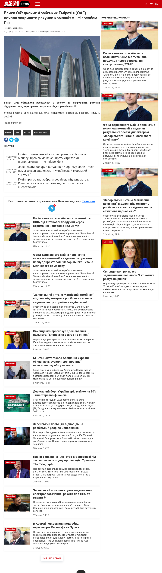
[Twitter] (11, 140)
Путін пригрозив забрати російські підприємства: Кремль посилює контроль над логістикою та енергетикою (53, 183)
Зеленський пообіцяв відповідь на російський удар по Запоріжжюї (58, 425)
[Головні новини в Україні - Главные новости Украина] (17, 3)
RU (156, 4)
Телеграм (88, 201)
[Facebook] (6, 140)
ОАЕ (18, 132)
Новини (7, 28)
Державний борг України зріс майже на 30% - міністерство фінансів (64, 393)
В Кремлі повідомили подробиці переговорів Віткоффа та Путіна (56, 525)
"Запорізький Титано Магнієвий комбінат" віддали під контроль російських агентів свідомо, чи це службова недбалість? (63, 298)
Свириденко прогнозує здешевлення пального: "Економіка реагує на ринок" (61, 333)
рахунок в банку (41, 132)
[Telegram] (16, 140)
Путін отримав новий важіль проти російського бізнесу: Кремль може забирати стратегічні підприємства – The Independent (52, 158)
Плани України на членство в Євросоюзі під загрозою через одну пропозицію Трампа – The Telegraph (64, 460)
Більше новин (52, 558)
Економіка (17, 28)
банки (8, 132)
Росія (27, 132)
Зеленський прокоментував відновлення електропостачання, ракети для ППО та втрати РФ (62, 494)
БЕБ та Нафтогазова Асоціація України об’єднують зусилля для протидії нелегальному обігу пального (61, 361)
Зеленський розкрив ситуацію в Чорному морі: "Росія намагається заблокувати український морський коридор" (56, 170)
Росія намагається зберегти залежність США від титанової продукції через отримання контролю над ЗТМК (62, 222)
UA (151, 4)
